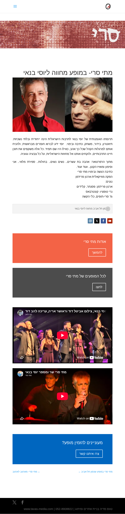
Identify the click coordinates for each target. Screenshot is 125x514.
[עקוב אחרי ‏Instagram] (90, 220)
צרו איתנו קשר (89, 453)
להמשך (97, 252)
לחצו (99, 287)
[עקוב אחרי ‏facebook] (103, 220)
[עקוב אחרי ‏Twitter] (96, 220)
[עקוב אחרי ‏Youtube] (109, 220)
